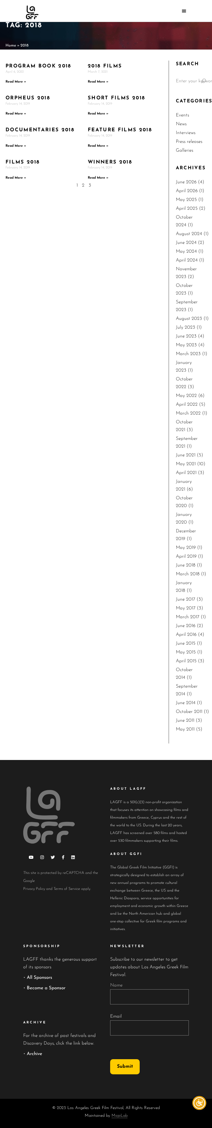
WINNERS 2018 (110, 162)
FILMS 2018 (23, 162)
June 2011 (185, 720)
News (181, 124)
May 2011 (185, 729)
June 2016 (185, 625)
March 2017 (187, 617)
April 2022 (187, 404)
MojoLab (120, 1116)
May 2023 (186, 345)
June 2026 (186, 182)
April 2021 (186, 472)
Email (116, 1016)
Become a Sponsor (46, 988)
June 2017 (185, 599)
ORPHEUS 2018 (28, 98)
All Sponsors (39, 977)
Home (11, 45)
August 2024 (189, 233)
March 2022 (188, 413)
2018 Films (105, 66)
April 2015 (186, 661)
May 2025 (186, 199)
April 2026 (187, 191)
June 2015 (185, 643)
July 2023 (185, 327)
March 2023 (188, 354)
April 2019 (186, 556)
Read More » (16, 81)
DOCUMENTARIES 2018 (40, 130)
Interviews (185, 132)
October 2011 (189, 711)
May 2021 (186, 464)
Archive (34, 1053)
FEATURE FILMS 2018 (120, 130)
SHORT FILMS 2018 (116, 98)
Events (182, 115)
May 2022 (186, 395)
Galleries (184, 150)
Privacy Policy (34, 889)
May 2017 (185, 608)
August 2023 (189, 318)
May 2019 (186, 547)
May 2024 (186, 251)
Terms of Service (67, 889)
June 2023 (186, 336)
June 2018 (185, 565)
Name (116, 985)
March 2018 (188, 574)
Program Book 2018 (38, 66)
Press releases (189, 141)
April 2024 (187, 260)
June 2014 (185, 703)
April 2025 (187, 208)
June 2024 (186, 242)
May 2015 (186, 652)
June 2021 (185, 455)
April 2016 (186, 634)
